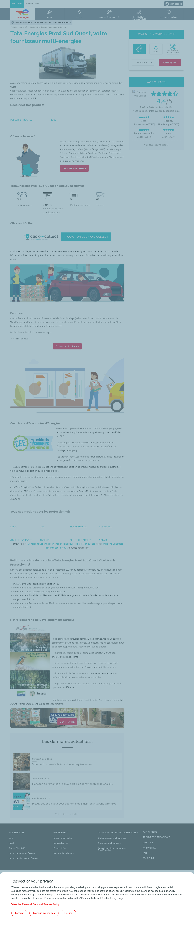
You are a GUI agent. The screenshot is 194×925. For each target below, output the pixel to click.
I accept (19, 913)
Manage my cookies (44, 913)
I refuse (68, 913)
